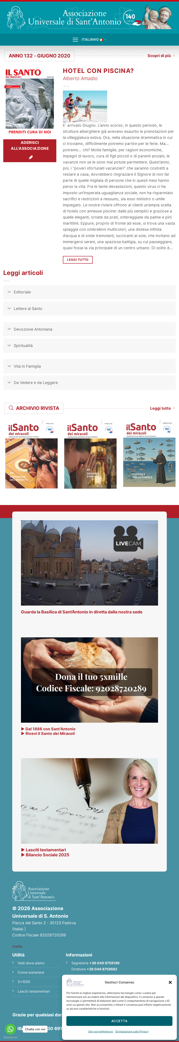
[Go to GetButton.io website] (10, 1037)
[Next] (169, 450)
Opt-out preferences (100, 1031)
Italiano (90, 39)
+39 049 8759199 (104, 963)
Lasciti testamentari (34, 991)
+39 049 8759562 (102, 969)
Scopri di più (159, 55)
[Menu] (75, 40)
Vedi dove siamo (31, 963)
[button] (170, 982)
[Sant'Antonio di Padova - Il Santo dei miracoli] (89, 16)
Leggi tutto (160, 408)
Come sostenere (31, 972)
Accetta (119, 1021)
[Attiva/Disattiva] (9, 292)
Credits (17, 946)
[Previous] (10, 450)
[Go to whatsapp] (10, 1029)
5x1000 (24, 982)
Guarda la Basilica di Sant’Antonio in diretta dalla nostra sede (81, 611)
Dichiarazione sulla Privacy (132, 1031)
